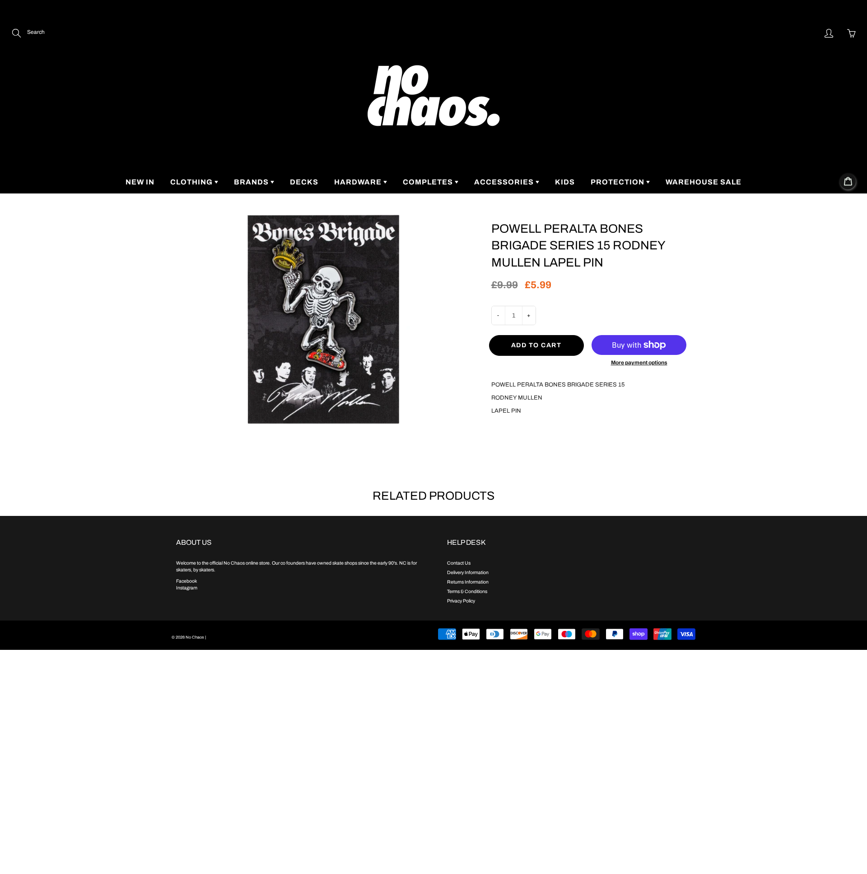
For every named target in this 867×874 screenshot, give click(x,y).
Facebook (186, 581)
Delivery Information (468, 572)
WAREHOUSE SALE (703, 182)
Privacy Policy (461, 600)
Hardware (358, 182)
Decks (304, 182)
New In (140, 182)
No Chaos (195, 637)
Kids (565, 182)
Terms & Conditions (467, 591)
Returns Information (468, 582)
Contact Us (459, 563)
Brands (252, 182)
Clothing (192, 182)
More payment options (639, 362)
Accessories (505, 182)
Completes (429, 182)
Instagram (186, 587)
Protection (618, 182)
